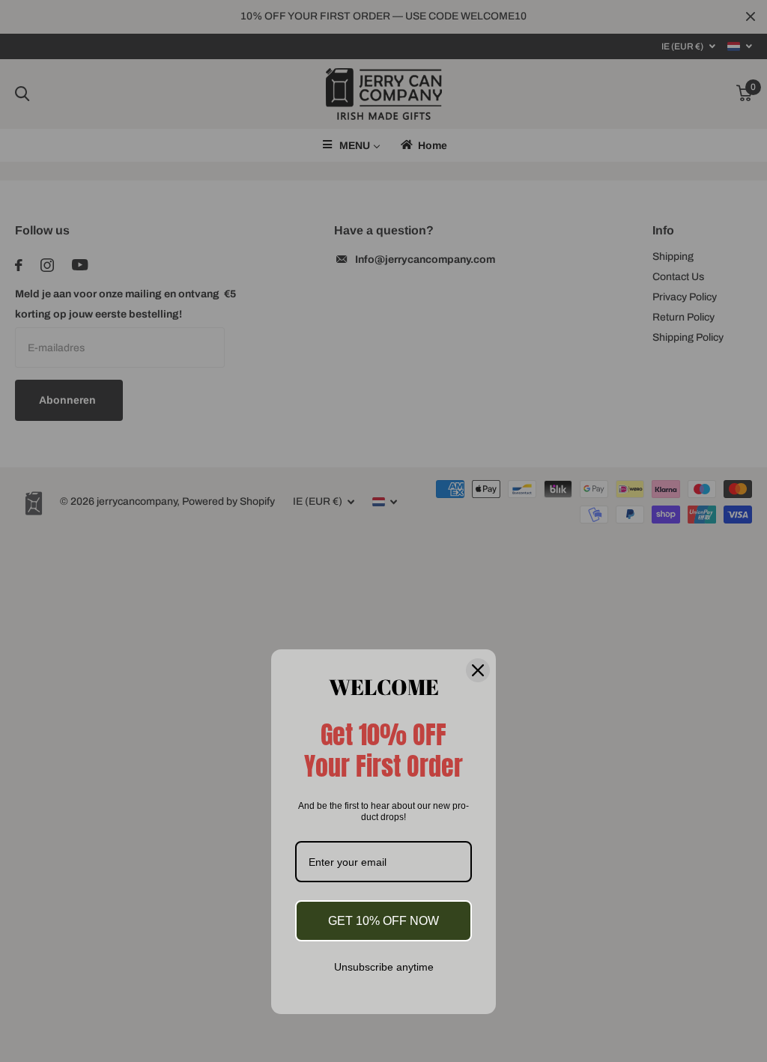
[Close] (478, 669)
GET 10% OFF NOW (383, 920)
